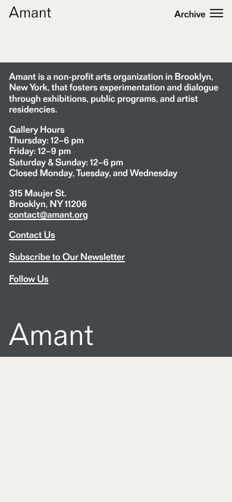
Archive (190, 14)
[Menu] (216, 14)
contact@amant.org (48, 214)
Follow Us (28, 279)
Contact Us (32, 235)
